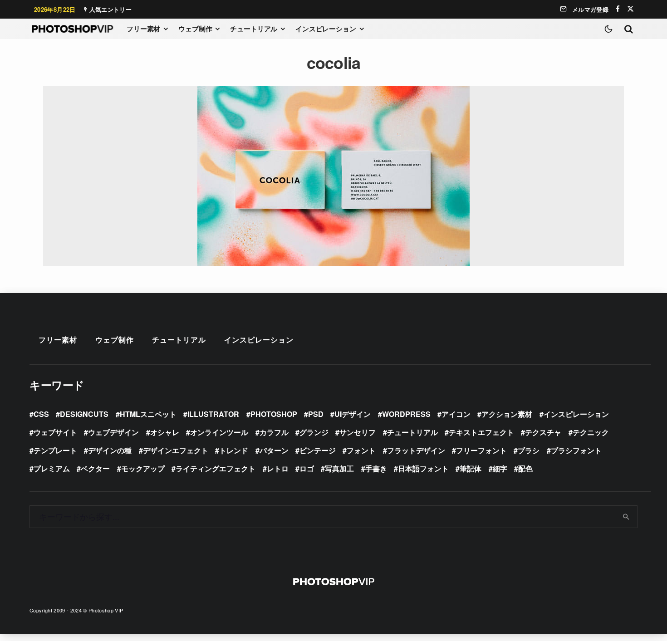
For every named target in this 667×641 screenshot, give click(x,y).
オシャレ (164, 432)
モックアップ (143, 468)
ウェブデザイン (113, 432)
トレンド (233, 450)
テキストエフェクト (481, 432)
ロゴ (306, 468)
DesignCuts (84, 414)
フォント (361, 450)
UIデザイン (352, 414)
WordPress (406, 414)
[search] (626, 517)
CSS (41, 414)
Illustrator (213, 414)
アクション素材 (506, 414)
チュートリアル (253, 29)
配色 (525, 468)
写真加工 (339, 468)
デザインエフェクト (175, 450)
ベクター (95, 468)
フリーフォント (481, 450)
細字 (500, 468)
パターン (274, 450)
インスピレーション (325, 29)
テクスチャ (543, 432)
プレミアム (52, 468)
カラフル (274, 432)
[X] (630, 9)
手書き (376, 468)
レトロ (278, 468)
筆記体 (470, 468)
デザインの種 (110, 450)
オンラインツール (219, 432)
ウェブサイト (55, 432)
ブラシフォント (576, 450)
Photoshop (273, 414)
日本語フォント (423, 468)
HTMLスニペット (148, 414)
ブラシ (528, 450)
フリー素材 (143, 29)
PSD (316, 414)
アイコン (456, 414)
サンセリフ (357, 432)
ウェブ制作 (195, 29)
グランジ (314, 432)
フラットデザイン (416, 450)
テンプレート (55, 450)
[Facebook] (617, 9)
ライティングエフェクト (215, 468)
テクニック (591, 432)
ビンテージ (317, 450)
